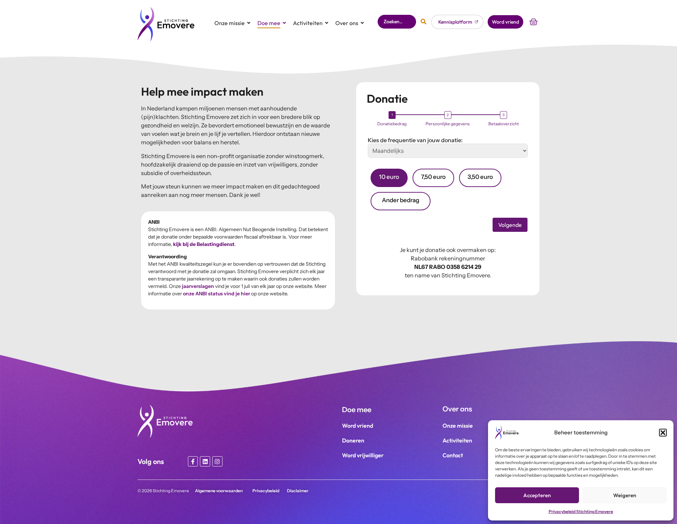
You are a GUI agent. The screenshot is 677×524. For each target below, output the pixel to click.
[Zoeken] (423, 22)
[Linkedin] (205, 461)
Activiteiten (308, 22)
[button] (662, 432)
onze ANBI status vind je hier (216, 293)
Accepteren (537, 495)
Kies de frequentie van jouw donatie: (415, 140)
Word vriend (357, 425)
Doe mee (268, 22)
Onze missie (229, 22)
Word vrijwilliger (363, 455)
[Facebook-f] (193, 461)
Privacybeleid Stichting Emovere (581, 511)
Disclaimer (298, 490)
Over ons (346, 22)
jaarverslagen (198, 286)
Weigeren (624, 495)
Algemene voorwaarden (219, 490)
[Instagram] (217, 461)
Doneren (353, 440)
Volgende (510, 224)
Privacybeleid (265, 490)
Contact (453, 455)
